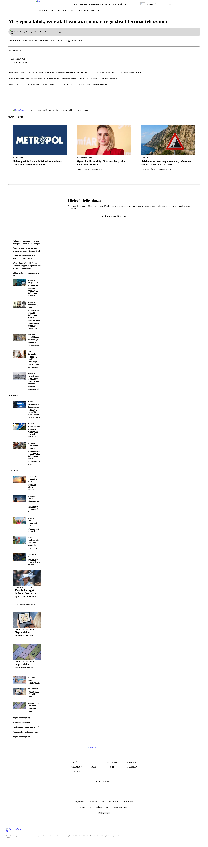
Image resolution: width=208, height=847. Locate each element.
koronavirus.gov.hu (93, 84)
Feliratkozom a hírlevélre (114, 216)
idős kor (31, 518)
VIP (64, 11)
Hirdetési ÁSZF (85, 807)
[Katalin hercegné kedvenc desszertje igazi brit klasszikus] (26, 600)
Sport (72, 11)
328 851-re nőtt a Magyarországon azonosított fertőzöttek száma (62, 72)
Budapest (31, 280)
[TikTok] (104, 788)
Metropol (20, 59)
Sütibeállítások (104, 813)
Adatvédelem (128, 802)
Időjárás (95, 4)
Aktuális (43, 11)
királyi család (24, 587)
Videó (76, 772)
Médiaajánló (93, 802)
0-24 (105, 4)
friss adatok (16, 66)
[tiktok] (163, 4)
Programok (112, 762)
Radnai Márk (18, 157)
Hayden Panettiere (84, 157)
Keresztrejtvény (25, 629)
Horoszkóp (82, 4)
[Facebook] (98, 788)
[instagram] (164, 4)
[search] (170, 4)
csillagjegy (32, 477)
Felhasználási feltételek (110, 802)
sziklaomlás (146, 157)
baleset (31, 424)
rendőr (31, 402)
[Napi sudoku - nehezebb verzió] (26, 639)
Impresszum (79, 802)
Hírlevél (96, 11)
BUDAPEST (83, 11)
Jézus (30, 351)
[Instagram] (110, 788)
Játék (123, 4)
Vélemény (76, 767)
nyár (30, 537)
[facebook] (162, 4)
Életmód (55, 11)
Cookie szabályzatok (120, 807)
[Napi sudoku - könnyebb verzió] (26, 671)
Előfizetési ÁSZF (102, 807)
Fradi (114, 4)
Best (93, 767)
